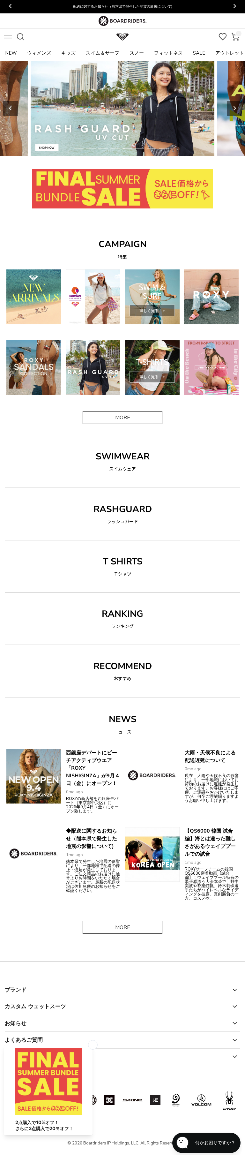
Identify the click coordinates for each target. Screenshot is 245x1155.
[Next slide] (234, 108)
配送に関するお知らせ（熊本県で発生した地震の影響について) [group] (122, 6)
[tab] (79, 148)
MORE (122, 417)
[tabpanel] (122, 108)
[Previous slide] (10, 108)
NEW (11, 53)
